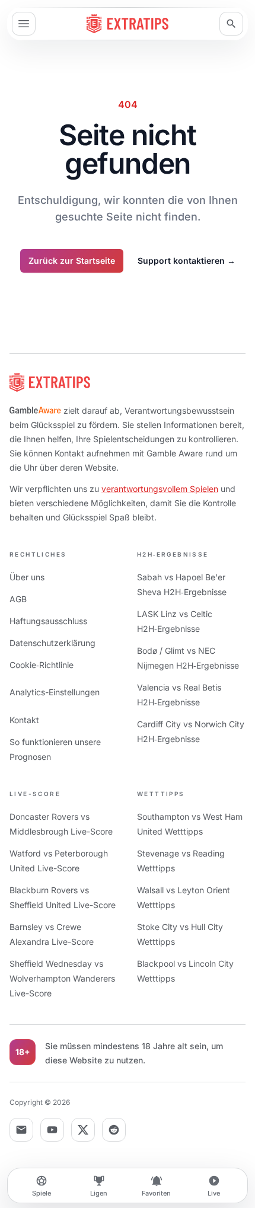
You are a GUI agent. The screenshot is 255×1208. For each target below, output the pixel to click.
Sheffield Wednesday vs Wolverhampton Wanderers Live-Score (62, 978)
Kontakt (24, 720)
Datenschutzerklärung (52, 643)
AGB (18, 599)
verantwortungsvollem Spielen (159, 489)
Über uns (26, 577)
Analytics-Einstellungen (54, 692)
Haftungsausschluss (48, 621)
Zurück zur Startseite (71, 260)
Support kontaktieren (186, 260)
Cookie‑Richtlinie (41, 665)
